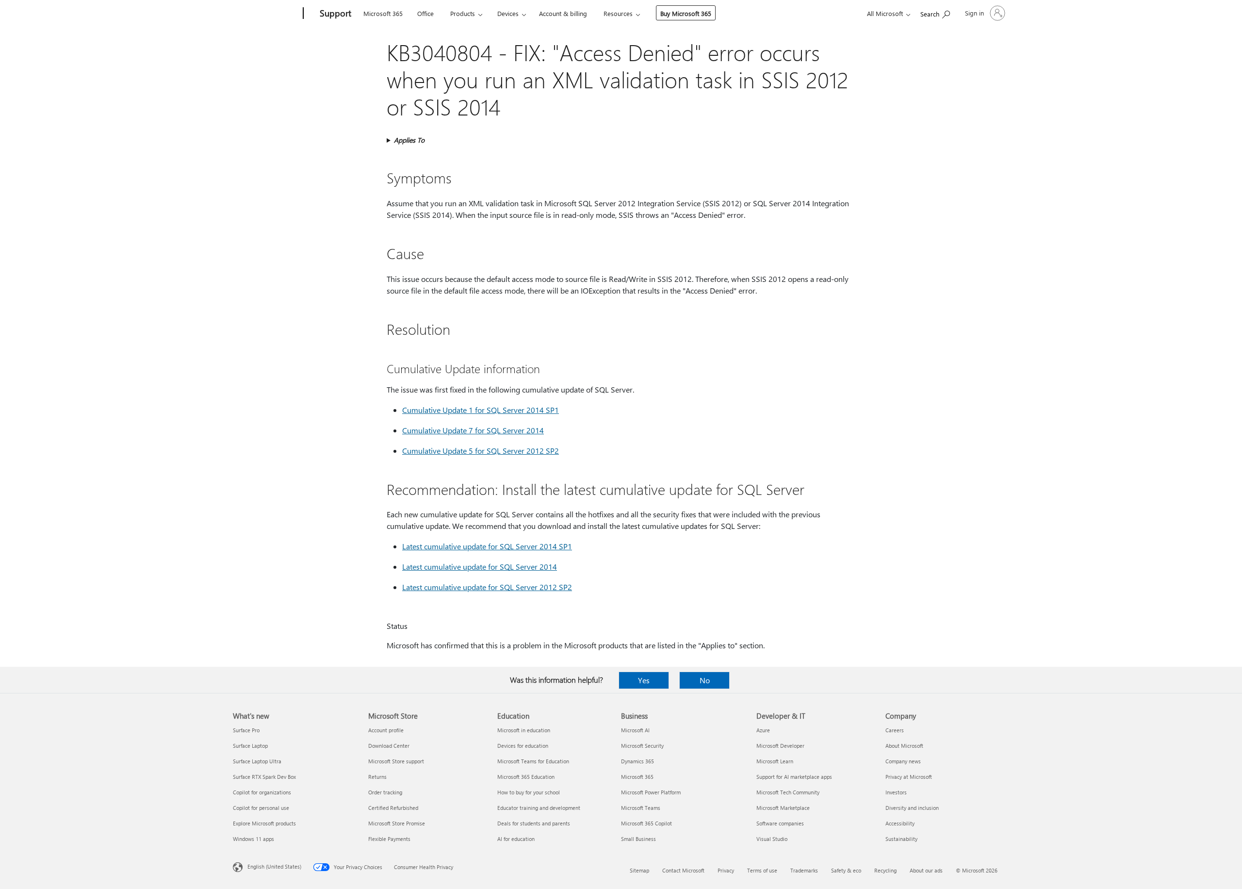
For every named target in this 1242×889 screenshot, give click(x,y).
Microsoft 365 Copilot (646, 823)
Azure (763, 730)
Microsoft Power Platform (651, 792)
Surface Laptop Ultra (257, 761)
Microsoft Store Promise (396, 823)
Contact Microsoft (683, 870)
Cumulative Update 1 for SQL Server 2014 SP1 (480, 410)
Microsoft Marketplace (783, 807)
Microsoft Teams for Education (533, 761)
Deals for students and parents (533, 823)
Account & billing (563, 13)
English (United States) (274, 866)
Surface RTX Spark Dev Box (264, 776)
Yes (644, 680)
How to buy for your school (528, 792)
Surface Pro (246, 730)
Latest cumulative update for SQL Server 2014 (479, 566)
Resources (618, 13)
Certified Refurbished (393, 807)
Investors (896, 792)
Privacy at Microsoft (908, 776)
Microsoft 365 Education (526, 776)
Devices (508, 13)
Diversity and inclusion (912, 807)
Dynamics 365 (637, 761)
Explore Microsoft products (264, 823)
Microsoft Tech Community (787, 792)
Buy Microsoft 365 (685, 13)
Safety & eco (846, 870)
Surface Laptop (250, 745)
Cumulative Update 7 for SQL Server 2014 (473, 430)
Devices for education (522, 745)
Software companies (780, 823)
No (705, 680)
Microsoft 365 (383, 13)
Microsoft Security (642, 745)
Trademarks (804, 870)
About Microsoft (904, 745)
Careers (894, 730)
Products (462, 13)
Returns (377, 776)
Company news (903, 761)
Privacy (726, 870)
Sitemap (639, 870)
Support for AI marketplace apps (794, 776)
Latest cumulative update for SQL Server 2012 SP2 (487, 587)
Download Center (388, 745)
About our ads (926, 870)
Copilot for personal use (261, 807)
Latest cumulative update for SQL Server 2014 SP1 (487, 546)
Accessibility (900, 823)
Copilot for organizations (262, 792)
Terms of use (762, 870)
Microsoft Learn (774, 761)
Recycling (885, 870)
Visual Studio (771, 838)
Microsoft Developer (780, 745)
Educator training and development (538, 807)
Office (425, 13)
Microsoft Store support (396, 761)
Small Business (638, 838)
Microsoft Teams (640, 807)
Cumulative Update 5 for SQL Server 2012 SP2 (480, 450)
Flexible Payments (389, 838)
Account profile (386, 730)
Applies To (409, 140)
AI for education (516, 838)
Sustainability (901, 838)
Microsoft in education (523, 730)
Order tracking (385, 792)
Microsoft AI (635, 730)
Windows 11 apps (253, 838)
